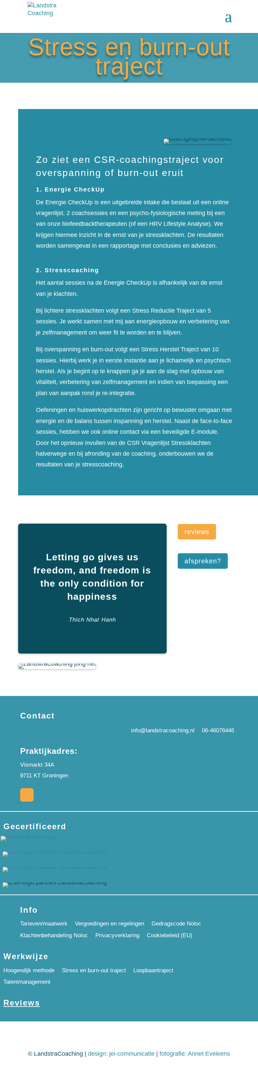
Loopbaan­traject (153, 971)
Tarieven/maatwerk (44, 924)
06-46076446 (218, 730)
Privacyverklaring (117, 936)
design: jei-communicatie (121, 1053)
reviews (196, 531)
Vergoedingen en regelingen (109, 924)
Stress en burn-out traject (94, 971)
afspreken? (202, 561)
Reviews (21, 1002)
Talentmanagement (26, 982)
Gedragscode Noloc (176, 924)
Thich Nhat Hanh (92, 620)
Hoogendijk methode (28, 971)
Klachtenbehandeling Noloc (54, 936)
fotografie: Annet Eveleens (195, 1053)
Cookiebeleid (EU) (169, 936)
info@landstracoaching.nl (163, 730)
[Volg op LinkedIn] (27, 795)
